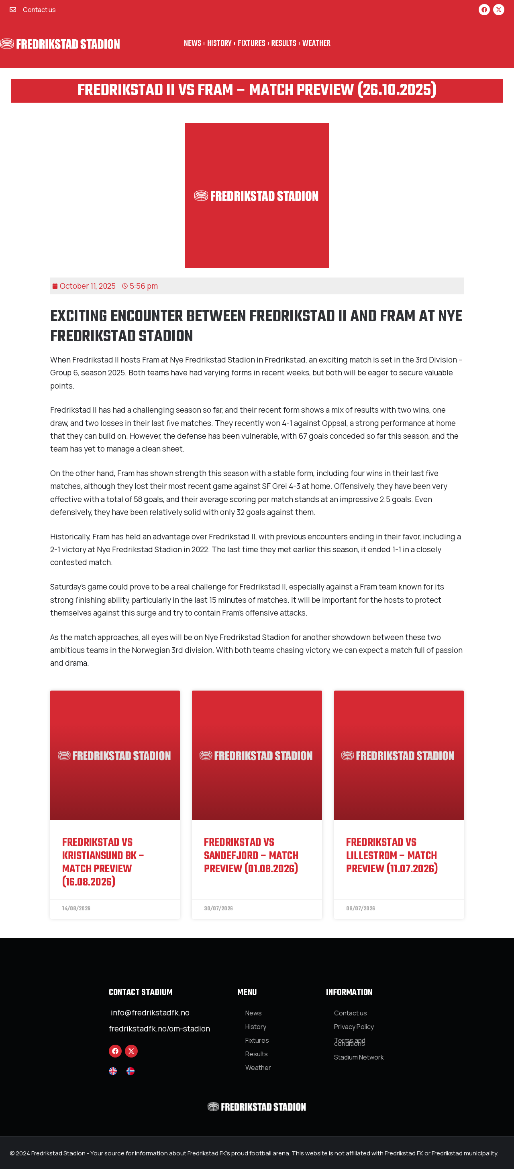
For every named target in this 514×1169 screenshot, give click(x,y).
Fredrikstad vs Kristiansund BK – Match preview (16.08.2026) (103, 862)
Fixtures (251, 43)
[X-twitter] (498, 9)
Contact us (350, 1013)
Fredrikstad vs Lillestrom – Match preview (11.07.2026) (392, 856)
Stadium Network (359, 1057)
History (219, 43)
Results (283, 43)
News (192, 43)
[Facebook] (484, 9)
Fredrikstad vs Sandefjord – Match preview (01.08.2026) (251, 856)
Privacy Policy (354, 1026)
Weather (316, 43)
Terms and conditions (349, 1042)
